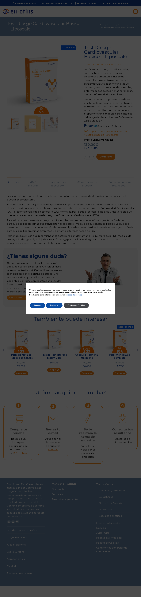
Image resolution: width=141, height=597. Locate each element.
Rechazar (54, 305)
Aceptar (37, 305)
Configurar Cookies (76, 305)
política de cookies (74, 295)
